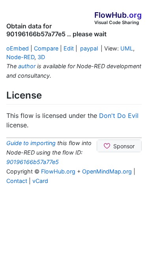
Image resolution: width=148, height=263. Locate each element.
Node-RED (20, 57)
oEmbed (17, 48)
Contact (16, 180)
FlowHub (118, 15)
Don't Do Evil (119, 115)
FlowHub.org (58, 171)
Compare (46, 48)
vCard (40, 180)
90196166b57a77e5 (32, 162)
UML (126, 48)
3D (41, 57)
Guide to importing (31, 143)
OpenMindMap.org (107, 171)
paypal (89, 48)
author (27, 66)
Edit (69, 48)
